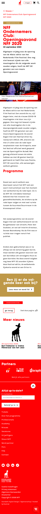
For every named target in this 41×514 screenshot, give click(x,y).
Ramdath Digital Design (10, 502)
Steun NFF (6, 439)
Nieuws (5, 427)
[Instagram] (8, 465)
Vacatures (6, 431)
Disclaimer (6, 495)
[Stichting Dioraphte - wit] (34, 370)
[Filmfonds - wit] (17, 370)
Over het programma (11, 416)
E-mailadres (7, 394)
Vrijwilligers (7, 435)
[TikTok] (17, 465)
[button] (37, 338)
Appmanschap (26, 502)
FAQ (3, 451)
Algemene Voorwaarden (11, 492)
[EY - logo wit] (6, 370)
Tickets (5, 412)
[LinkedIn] (12, 465)
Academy (6, 424)
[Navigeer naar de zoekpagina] (38, 3)
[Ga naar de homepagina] (20, 2)
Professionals (8, 420)
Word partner (8, 443)
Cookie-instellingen (10, 487)
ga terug (9, 310)
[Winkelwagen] (34, 3)
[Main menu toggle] (3, 3)
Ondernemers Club (12, 23)
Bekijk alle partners (20, 377)
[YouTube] (3, 465)
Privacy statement (9, 489)
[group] (16, 336)
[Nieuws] (4, 11)
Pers (3, 447)
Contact (5, 455)
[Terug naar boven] (33, 386)
